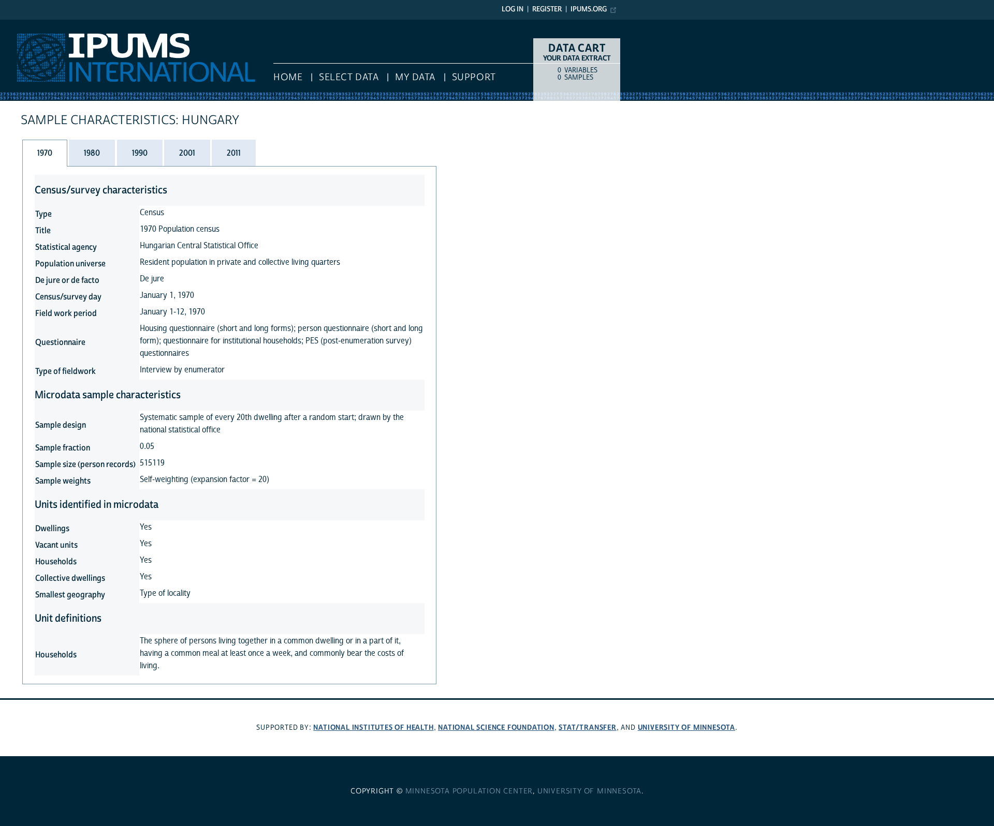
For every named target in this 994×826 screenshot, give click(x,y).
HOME (287, 77)
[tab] (44, 153)
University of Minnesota (686, 727)
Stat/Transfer (587, 727)
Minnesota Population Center (469, 791)
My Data (415, 77)
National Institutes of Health (373, 727)
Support (474, 77)
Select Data (348, 77)
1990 (140, 153)
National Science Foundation (496, 727)
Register (547, 9)
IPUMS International (37, 25)
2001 (187, 153)
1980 (92, 153)
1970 (44, 153)
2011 (234, 153)
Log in (512, 9)
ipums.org (589, 9)
